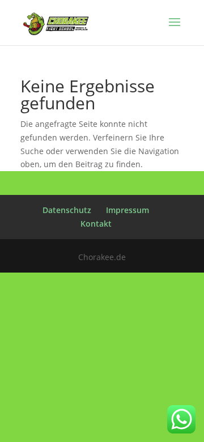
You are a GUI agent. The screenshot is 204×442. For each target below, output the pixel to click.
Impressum (127, 210)
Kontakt (96, 223)
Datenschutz (66, 210)
